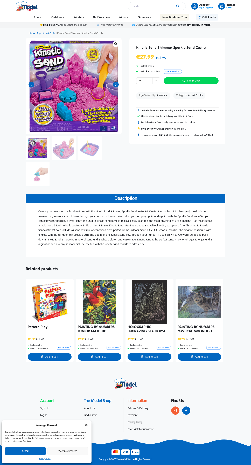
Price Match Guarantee (112, 25)
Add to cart (193, 81)
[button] (86, 425)
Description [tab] (126, 198)
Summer (143, 17)
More (122, 17)
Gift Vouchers (101, 17)
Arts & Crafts (49, 33)
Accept (25, 451)
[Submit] (177, 6)
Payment (132, 415)
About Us (89, 408)
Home (32, 33)
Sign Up (44, 408)
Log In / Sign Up (206, 8)
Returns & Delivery (138, 408)
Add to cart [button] (51, 357)
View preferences (67, 451)
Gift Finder (209, 17)
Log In (43, 415)
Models (79, 17)
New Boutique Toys (174, 17)
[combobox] (157, 6)
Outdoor (56, 17)
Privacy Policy (44, 459)
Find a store (90, 415)
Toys (36, 17)
